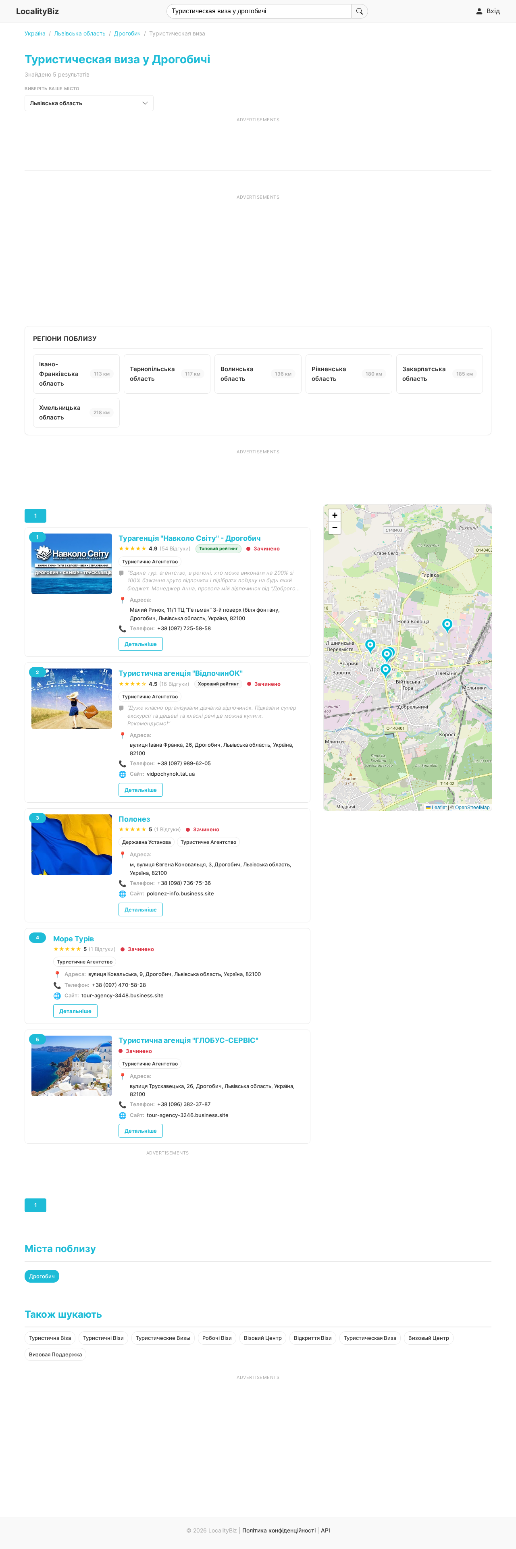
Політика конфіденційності (279, 1530)
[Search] (359, 11)
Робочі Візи (217, 1338)
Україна (35, 33)
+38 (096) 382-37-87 (184, 1104)
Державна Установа (146, 842)
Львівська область (80, 33)
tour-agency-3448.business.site (122, 995)
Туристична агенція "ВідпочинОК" (181, 673)
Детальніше (141, 644)
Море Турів (73, 938)
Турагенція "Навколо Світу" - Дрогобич (190, 538)
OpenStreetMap (472, 807)
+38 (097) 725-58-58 (184, 628)
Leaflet (439, 807)
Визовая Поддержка (55, 1354)
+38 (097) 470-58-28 (119, 985)
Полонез (134, 819)
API (325, 1530)
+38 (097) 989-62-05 (184, 763)
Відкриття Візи (313, 1338)
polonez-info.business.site (180, 893)
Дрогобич (127, 33)
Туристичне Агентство (150, 562)
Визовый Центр (428, 1338)
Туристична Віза (50, 1338)
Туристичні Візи (103, 1338)
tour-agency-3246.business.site (188, 1115)
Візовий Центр (263, 1338)
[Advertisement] (258, 141)
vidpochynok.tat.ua (171, 773)
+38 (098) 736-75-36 (184, 883)
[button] (371, 647)
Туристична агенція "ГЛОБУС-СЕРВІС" (188, 1040)
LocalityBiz (37, 11)
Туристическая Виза (370, 1338)
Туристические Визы (163, 1338)
